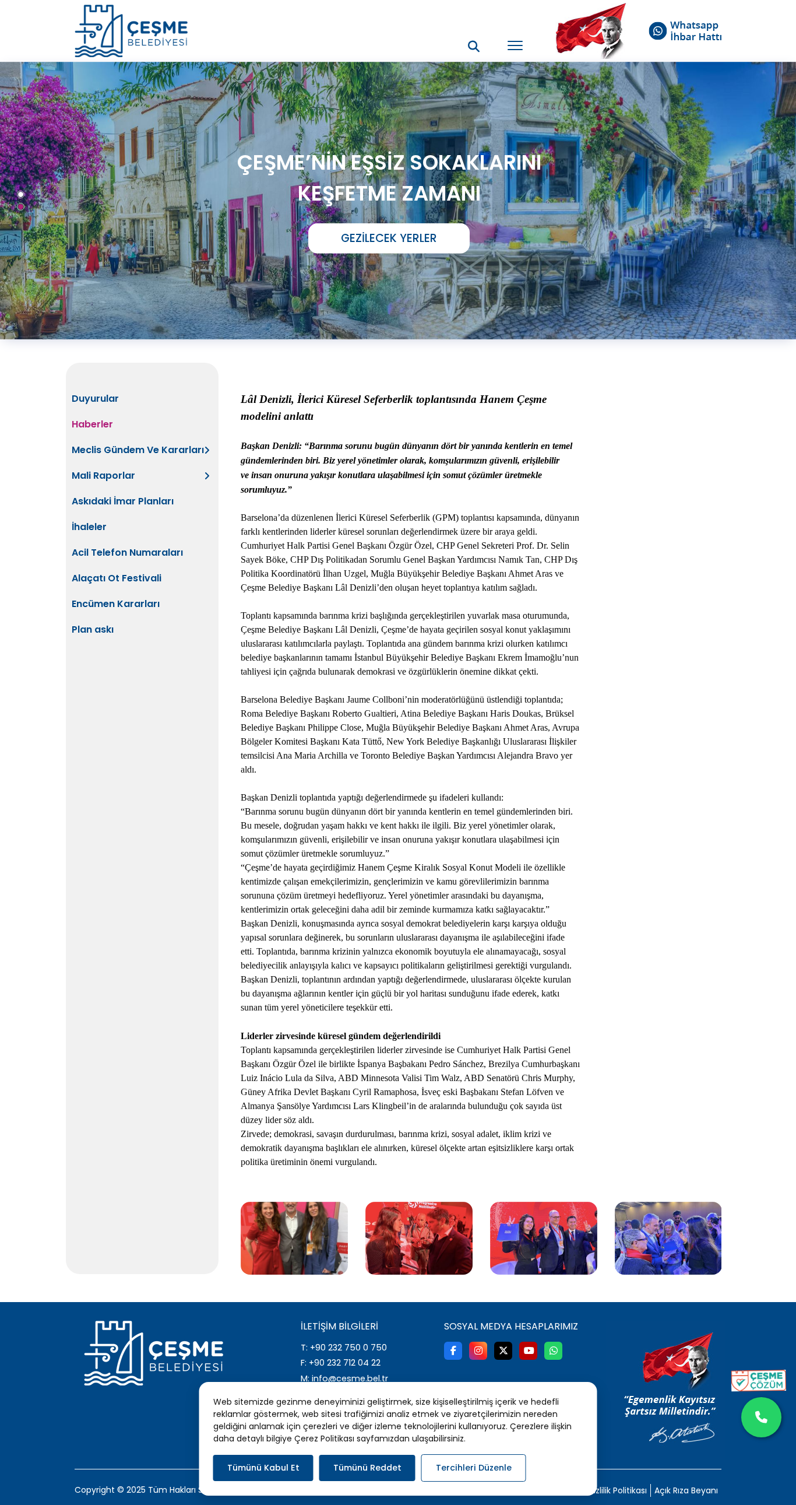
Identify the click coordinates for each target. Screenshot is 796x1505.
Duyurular (95, 398)
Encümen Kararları (116, 604)
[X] (503, 1351)
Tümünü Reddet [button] (367, 1468)
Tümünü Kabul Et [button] (263, 1468)
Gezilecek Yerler (389, 237)
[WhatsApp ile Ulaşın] (761, 1417)
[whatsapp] (553, 1351)
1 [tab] (20, 194)
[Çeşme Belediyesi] (131, 31)
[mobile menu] (515, 45)
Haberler (92, 424)
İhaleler (89, 527)
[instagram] (478, 1351)
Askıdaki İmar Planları (123, 501)
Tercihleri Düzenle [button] (474, 1468)
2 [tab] (20, 206)
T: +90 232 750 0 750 (344, 1347)
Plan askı (93, 629)
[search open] (474, 46)
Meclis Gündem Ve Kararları (138, 450)
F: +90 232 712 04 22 (341, 1363)
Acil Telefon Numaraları (127, 552)
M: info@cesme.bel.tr (344, 1378)
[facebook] (453, 1351)
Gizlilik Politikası (617, 1490)
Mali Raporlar (103, 475)
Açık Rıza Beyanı (686, 1490)
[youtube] (528, 1351)
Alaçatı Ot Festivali (116, 578)
